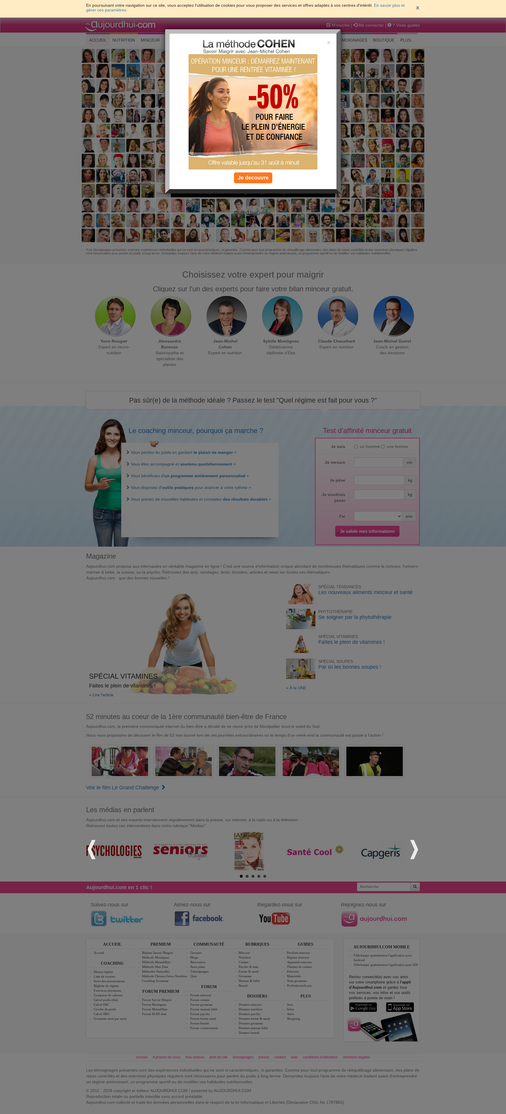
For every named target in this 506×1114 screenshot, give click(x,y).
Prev (93, 849)
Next (413, 849)
